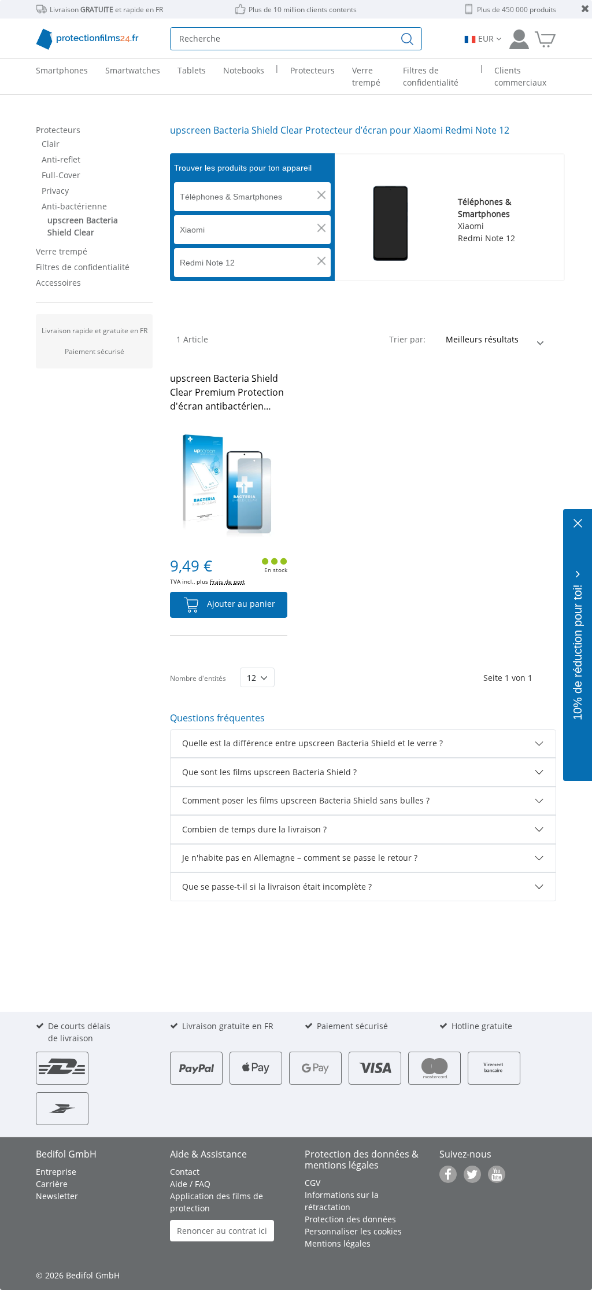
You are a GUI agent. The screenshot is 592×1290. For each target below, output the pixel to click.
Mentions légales (338, 1243)
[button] (321, 194)
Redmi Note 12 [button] (207, 262)
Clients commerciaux (520, 76)
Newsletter (57, 1196)
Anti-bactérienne (74, 206)
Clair (51, 143)
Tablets (191, 70)
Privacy (55, 190)
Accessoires (58, 282)
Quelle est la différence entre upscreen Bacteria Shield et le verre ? (312, 743)
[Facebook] (448, 1174)
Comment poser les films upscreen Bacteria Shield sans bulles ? (306, 800)
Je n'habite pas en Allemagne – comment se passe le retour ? (299, 857)
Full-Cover (61, 174)
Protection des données (350, 1219)
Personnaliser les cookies (353, 1231)
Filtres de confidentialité (83, 266)
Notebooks (243, 70)
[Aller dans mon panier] (545, 38)
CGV (312, 1182)
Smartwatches (132, 70)
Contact (184, 1171)
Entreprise (56, 1171)
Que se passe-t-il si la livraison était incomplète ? (277, 886)
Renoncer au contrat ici (222, 1230)
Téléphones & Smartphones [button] (231, 196)
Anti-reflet (61, 159)
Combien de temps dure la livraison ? (254, 829)
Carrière (52, 1183)
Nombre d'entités (198, 678)
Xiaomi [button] (192, 229)
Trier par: (407, 339)
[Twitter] (472, 1174)
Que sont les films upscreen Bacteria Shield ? (269, 771)
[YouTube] (496, 1174)
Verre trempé (61, 251)
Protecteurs (58, 129)
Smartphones (62, 70)
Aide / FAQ (190, 1183)
